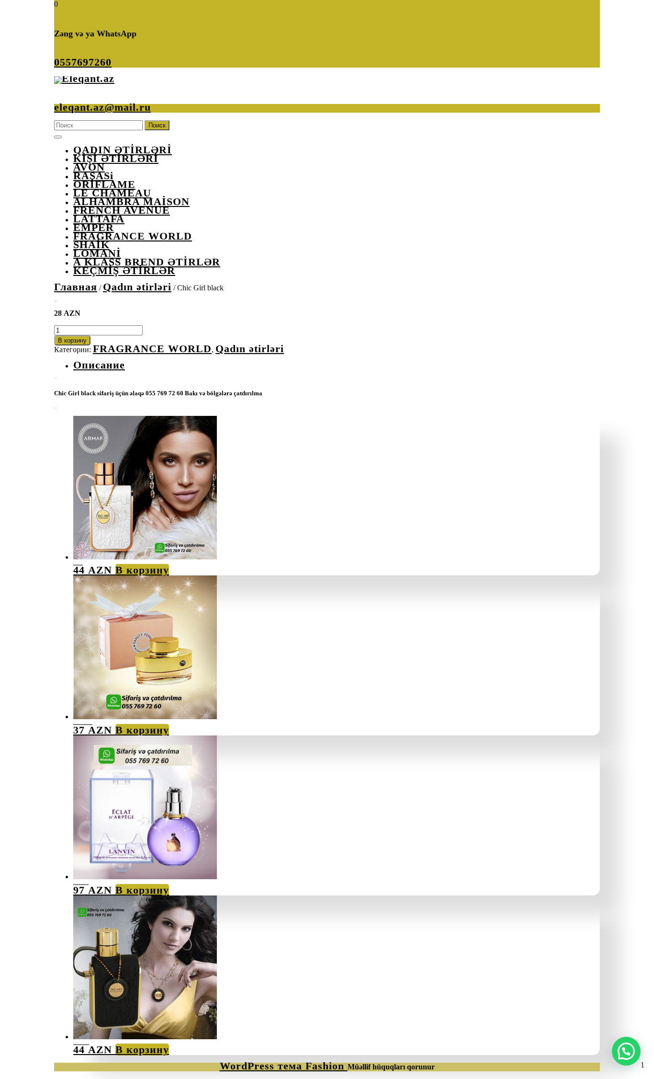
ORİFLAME (104, 184)
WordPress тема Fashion (284, 1066)
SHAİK (91, 245)
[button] (626, 1051)
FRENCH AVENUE (121, 210)
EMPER (93, 227)
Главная (75, 287)
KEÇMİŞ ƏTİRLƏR (124, 270)
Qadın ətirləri (137, 287)
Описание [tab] (99, 365)
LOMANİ (97, 253)
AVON (89, 167)
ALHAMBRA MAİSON (131, 201)
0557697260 (83, 62)
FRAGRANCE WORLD (132, 236)
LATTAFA (98, 219)
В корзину (72, 340)
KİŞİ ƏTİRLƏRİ (115, 158)
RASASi (93, 176)
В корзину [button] (142, 570)
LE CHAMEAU (112, 193)
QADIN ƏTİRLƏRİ (122, 150)
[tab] (58, 137)
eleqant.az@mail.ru (102, 107)
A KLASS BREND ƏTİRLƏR (146, 262)
